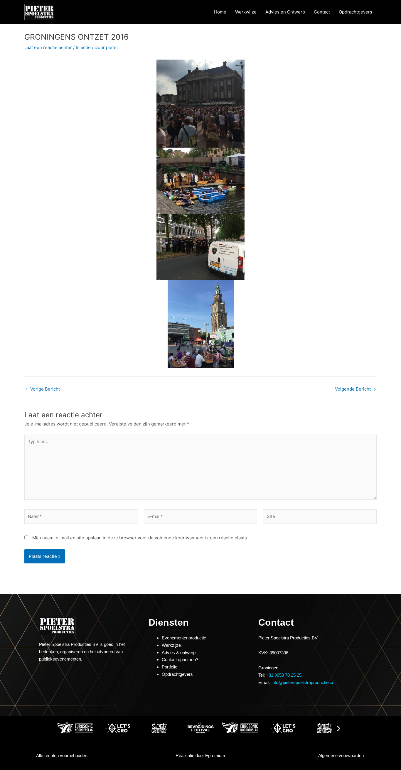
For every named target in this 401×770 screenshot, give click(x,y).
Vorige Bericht (42, 389)
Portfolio (169, 666)
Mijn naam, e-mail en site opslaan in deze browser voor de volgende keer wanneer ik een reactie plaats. (140, 538)
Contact (322, 12)
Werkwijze (246, 12)
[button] (62, 728)
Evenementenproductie (184, 637)
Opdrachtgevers (355, 12)
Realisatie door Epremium (200, 755)
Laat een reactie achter (48, 47)
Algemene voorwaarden (341, 755)
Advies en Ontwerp (285, 12)
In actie (83, 47)
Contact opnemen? (180, 659)
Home (220, 12)
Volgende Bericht (355, 389)
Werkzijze (171, 645)
